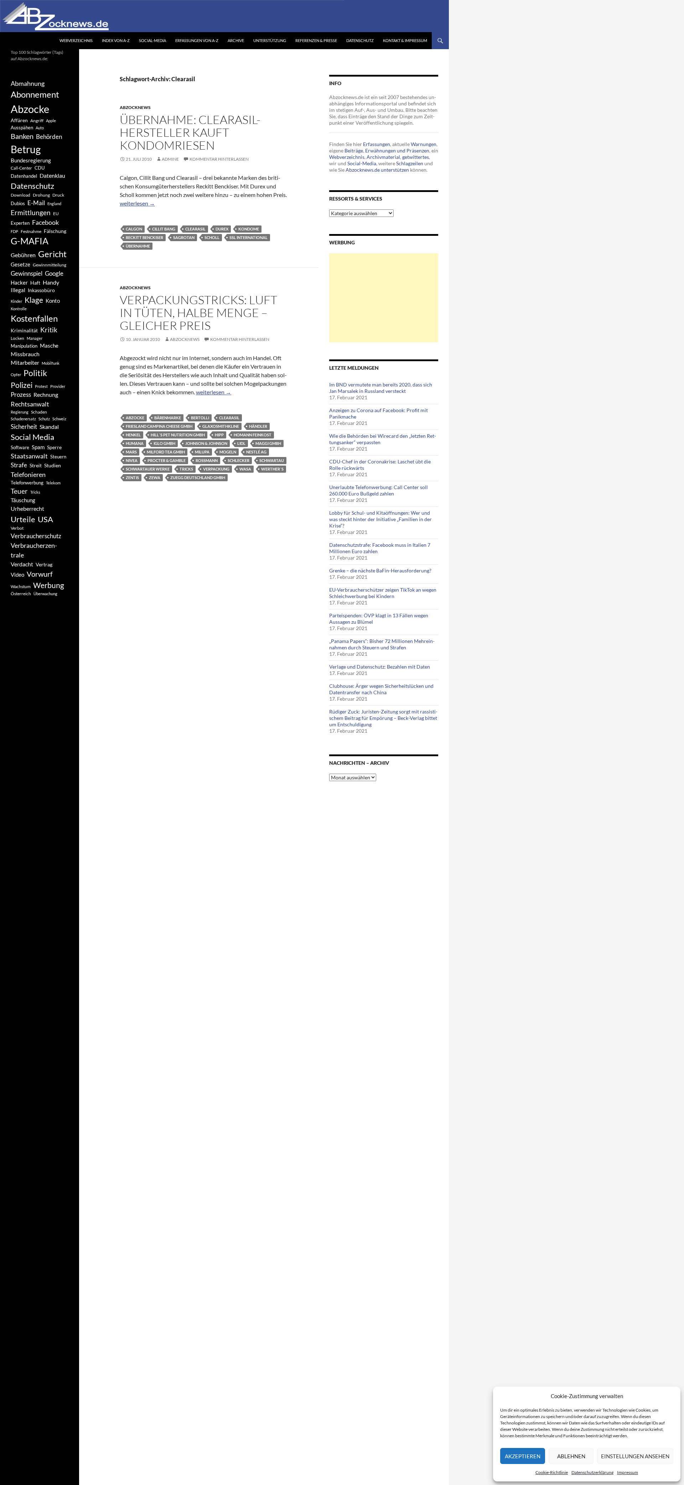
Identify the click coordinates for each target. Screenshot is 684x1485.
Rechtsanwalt (30, 404)
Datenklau (52, 175)
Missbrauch (25, 354)
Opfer (16, 374)
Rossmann (207, 460)
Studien (52, 465)
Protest (41, 386)
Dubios (18, 203)
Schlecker (238, 460)
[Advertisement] (383, 297)
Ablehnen (571, 1456)
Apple (51, 120)
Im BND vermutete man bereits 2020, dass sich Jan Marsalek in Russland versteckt (380, 387)
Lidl (241, 443)
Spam (38, 447)
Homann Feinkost (252, 434)
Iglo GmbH (164, 443)
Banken (22, 136)
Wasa (245, 469)
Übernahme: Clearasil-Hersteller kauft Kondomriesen (190, 132)
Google (54, 273)
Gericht (52, 254)
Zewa (154, 477)
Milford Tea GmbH (166, 452)
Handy (51, 282)
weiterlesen (137, 203)
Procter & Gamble (166, 460)
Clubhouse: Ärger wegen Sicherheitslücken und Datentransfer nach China (381, 689)
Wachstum (21, 586)
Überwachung (45, 593)
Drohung (41, 195)
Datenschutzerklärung (592, 1472)
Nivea (132, 460)
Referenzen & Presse (316, 40)
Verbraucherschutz (36, 536)
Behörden (49, 136)
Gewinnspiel (26, 273)
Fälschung (55, 231)
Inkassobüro (41, 290)
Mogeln (227, 452)
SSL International (248, 237)
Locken (17, 338)
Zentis (132, 477)
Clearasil (195, 229)
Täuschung (23, 500)
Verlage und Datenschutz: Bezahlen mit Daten (379, 667)
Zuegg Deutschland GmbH (197, 477)
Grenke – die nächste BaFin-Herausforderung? (380, 570)
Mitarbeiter (25, 362)
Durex (222, 229)
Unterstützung (269, 40)
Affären (19, 120)
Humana (135, 443)
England (54, 203)
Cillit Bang (163, 229)
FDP (14, 231)
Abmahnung (28, 83)
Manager (34, 338)
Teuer (19, 491)
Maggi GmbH (268, 443)
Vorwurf (40, 574)
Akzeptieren (522, 1456)
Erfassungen (376, 144)
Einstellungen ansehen (635, 1456)
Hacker (19, 282)
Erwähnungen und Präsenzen (397, 150)
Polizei (21, 384)
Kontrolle (19, 308)
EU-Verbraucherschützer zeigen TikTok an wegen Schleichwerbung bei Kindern (382, 593)
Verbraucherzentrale (34, 550)
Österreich (21, 593)
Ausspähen (22, 127)
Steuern (58, 456)
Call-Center (21, 168)
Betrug (26, 149)
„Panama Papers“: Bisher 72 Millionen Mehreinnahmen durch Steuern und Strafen (382, 644)
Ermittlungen (31, 213)
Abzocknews (135, 107)
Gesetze (20, 264)
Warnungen (423, 144)
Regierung (19, 412)
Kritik (48, 330)
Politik (35, 373)
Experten (20, 223)
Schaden (39, 412)
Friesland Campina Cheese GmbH (159, 426)
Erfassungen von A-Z (196, 40)
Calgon (134, 229)
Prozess (21, 394)
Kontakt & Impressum (405, 40)
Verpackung (216, 469)
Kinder (16, 301)
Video (17, 574)
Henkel (133, 434)
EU (56, 213)
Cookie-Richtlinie (551, 1472)
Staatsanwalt (29, 456)
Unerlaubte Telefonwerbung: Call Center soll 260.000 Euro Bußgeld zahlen (378, 490)
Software (20, 447)
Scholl (211, 237)
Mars (131, 452)
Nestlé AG (256, 452)
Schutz (44, 418)
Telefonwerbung (27, 483)
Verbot (17, 528)
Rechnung (45, 394)
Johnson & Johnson (206, 443)
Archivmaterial (383, 157)
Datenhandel (24, 176)
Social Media (32, 437)
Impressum (627, 1472)
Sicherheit (24, 426)
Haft (35, 283)
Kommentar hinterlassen (219, 159)
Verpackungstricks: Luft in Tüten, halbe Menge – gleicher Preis (198, 312)
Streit (36, 465)
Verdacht (22, 564)
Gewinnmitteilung (49, 264)
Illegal (18, 290)
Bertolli (200, 417)
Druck (58, 195)
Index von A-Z (116, 40)
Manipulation (24, 346)
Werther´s (272, 469)
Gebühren (23, 254)
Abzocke (135, 417)
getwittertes (415, 157)
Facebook (45, 222)
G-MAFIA (29, 241)
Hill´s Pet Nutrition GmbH (178, 434)
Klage (34, 299)
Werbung (48, 585)
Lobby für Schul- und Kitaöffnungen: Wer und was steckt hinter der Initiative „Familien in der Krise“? (380, 519)
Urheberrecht (27, 508)
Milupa (202, 452)
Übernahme (138, 246)
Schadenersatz (23, 418)
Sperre (54, 447)
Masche (49, 345)
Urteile (23, 519)
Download (20, 195)
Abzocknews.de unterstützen (377, 170)
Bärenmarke (167, 417)
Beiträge (353, 150)
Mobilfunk (50, 363)
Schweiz (59, 418)
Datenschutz (360, 40)
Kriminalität (24, 330)
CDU (40, 168)
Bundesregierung (31, 160)
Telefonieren (28, 474)
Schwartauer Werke (148, 469)
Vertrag (44, 564)
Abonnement (35, 94)
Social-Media (152, 40)
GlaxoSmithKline (220, 426)
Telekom (53, 483)
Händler (258, 426)
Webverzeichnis (76, 40)
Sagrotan (184, 237)
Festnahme (31, 231)
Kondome (248, 229)
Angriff (36, 120)
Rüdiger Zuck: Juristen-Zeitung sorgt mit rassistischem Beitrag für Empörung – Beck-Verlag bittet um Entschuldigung (383, 717)
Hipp (219, 434)
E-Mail (36, 203)
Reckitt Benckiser (144, 237)
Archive (236, 40)
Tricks (186, 469)
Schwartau (271, 460)
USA (45, 519)
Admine (170, 159)
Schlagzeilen (409, 163)
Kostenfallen (34, 318)
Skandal (49, 426)
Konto (53, 300)
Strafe (19, 465)
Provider (57, 386)
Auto (40, 127)
